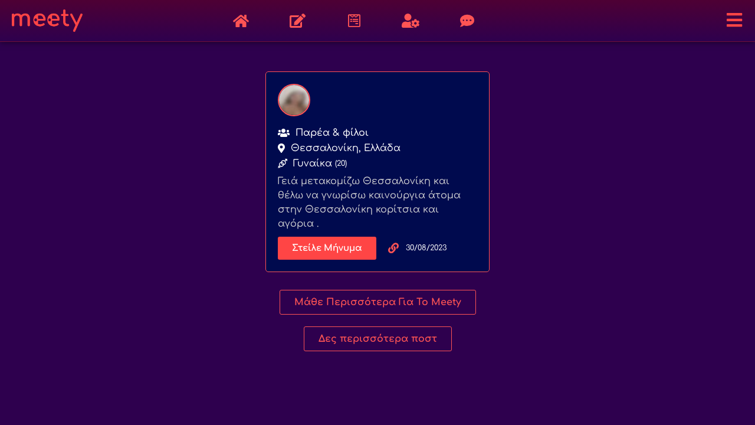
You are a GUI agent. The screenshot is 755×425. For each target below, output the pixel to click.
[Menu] (734, 20)
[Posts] (240, 20)
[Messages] (467, 20)
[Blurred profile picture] (294, 100)
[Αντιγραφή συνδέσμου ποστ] (393, 248)
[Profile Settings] (410, 20)
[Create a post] (297, 20)
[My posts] (353, 20)
